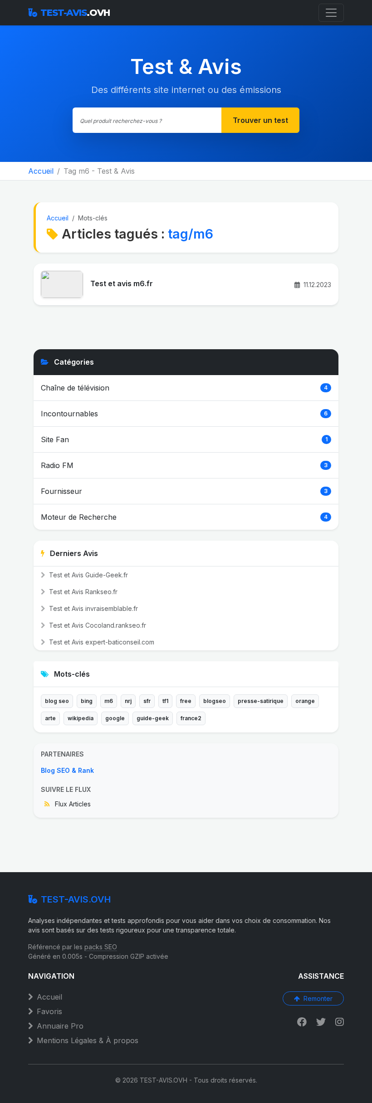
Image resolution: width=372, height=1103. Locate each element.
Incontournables (69, 413)
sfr (147, 701)
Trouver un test (260, 120)
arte (50, 718)
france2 (191, 718)
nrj (128, 701)
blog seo (57, 701)
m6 (108, 701)
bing (87, 701)
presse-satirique (261, 701)
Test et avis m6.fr (121, 283)
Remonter (318, 998)
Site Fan (55, 439)
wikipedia (80, 718)
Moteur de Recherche (79, 517)
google (115, 718)
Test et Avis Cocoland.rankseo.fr (96, 625)
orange (305, 701)
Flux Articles (72, 804)
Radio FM (57, 465)
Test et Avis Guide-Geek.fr (87, 575)
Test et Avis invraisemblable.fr (92, 608)
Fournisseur (61, 491)
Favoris (49, 1011)
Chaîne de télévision (75, 387)
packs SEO (100, 947)
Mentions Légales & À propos (87, 1040)
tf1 (165, 701)
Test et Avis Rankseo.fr (82, 591)
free (185, 701)
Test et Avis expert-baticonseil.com (100, 642)
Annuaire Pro (60, 1025)
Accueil (41, 171)
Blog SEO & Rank (67, 770)
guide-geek (153, 718)
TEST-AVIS (75, 12)
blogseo (214, 701)
